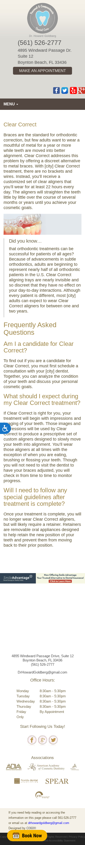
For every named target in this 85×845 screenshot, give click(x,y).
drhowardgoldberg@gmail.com (48, 823)
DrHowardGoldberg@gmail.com (42, 672)
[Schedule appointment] (27, 835)
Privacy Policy (77, 836)
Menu (10, 104)
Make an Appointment (42, 71)
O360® (31, 828)
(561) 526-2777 (39, 42)
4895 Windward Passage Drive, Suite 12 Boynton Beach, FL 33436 (43, 658)
